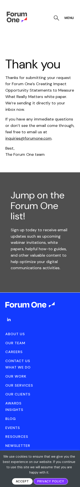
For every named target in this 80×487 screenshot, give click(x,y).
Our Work (15, 376)
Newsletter (17, 445)
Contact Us (17, 361)
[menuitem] (8, 324)
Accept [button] (22, 481)
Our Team (15, 343)
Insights (14, 409)
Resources (16, 436)
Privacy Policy (50, 481)
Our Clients (17, 394)
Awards (13, 403)
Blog (10, 418)
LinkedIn (8, 319)
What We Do (18, 367)
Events (12, 427)
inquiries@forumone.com (28, 138)
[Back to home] (30, 308)
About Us (15, 334)
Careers (14, 352)
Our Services (19, 385)
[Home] (16, 21)
